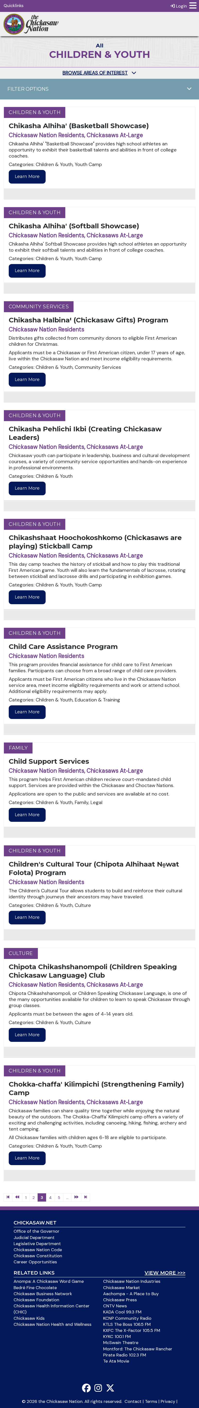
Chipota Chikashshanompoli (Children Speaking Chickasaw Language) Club (93, 971)
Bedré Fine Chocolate (35, 1288)
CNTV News (115, 1306)
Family (18, 748)
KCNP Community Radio (127, 1318)
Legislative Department (37, 1244)
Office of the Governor (36, 1231)
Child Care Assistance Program (63, 646)
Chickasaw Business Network (43, 1294)
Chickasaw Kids (29, 1318)
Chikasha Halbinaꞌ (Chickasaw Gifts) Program (88, 320)
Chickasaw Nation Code (38, 1250)
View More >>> (165, 1273)
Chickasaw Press (120, 1300)
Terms (151, 1401)
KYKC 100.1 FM (117, 1336)
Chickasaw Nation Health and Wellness (52, 1324)
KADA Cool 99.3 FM (122, 1312)
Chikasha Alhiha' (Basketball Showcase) (79, 126)
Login (181, 6)
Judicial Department (34, 1237)
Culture (21, 953)
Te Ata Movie (116, 1361)
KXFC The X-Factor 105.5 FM (131, 1330)
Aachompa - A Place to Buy (131, 1294)
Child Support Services (49, 761)
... (67, 1197)
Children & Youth (34, 112)
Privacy (168, 1401)
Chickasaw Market (121, 1288)
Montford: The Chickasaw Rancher (137, 1349)
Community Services (39, 307)
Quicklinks (14, 6)
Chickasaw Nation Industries (131, 1281)
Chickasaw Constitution (38, 1256)
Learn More (27, 176)
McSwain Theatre (120, 1343)
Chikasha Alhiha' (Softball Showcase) (74, 226)
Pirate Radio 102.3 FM (124, 1355)
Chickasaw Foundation (36, 1300)
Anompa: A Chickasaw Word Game (49, 1281)
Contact (132, 1401)
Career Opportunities (35, 1262)
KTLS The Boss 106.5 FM (127, 1324)
